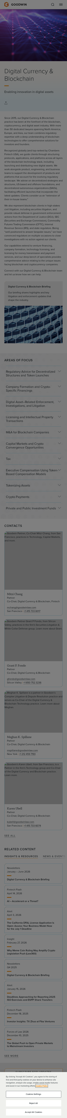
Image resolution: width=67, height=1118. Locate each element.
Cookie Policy (42, 1085)
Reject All (33, 1103)
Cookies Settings (33, 1094)
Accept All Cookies (33, 1112)
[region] (33, 1095)
